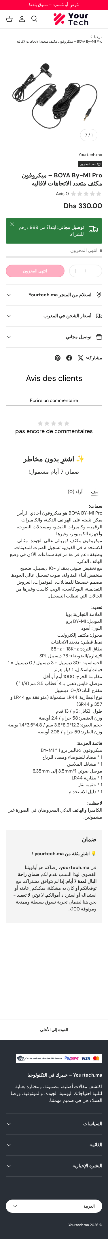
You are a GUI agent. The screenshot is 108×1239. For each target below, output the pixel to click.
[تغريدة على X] (80, 358)
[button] (9, 19)
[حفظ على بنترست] (57, 358)
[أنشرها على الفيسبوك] (69, 358)
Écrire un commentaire (54, 400)
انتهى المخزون (35, 271)
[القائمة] (98, 19)
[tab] (96, 491)
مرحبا (98, 37)
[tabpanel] (54, 662)
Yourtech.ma (90, 154)
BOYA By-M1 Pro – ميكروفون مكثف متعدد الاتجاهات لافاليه (59, 41)
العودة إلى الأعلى (54, 1029)
